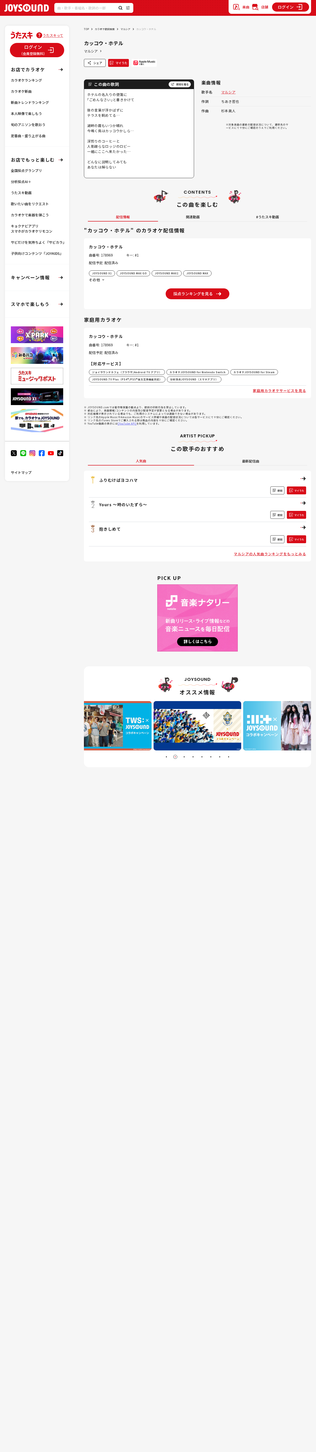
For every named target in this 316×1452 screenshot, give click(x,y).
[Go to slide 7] (219, 756)
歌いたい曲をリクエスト (30, 203)
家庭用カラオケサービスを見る (279, 390)
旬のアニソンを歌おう (28, 124)
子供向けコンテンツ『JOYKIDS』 (37, 253)
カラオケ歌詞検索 (105, 29)
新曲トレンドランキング (30, 102)
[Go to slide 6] (210, 756)
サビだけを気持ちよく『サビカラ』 (38, 242)
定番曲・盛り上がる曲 (28, 135)
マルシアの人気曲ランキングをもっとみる (270, 553)
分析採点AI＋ (21, 181)
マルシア (125, 29)
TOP (86, 29)
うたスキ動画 (21, 192)
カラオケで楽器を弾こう (30, 214)
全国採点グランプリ (26, 170)
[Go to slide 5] (201, 756)
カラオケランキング (26, 80)
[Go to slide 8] (228, 756)
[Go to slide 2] (175, 756)
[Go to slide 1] (166, 756)
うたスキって (53, 35)
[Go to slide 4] (193, 756)
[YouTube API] (127, 423)
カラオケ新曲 (21, 91)
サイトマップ (21, 472)
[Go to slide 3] (184, 756)
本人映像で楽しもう (26, 113)
